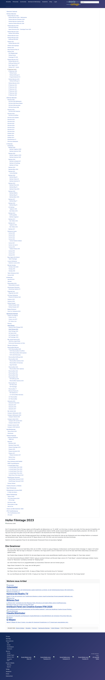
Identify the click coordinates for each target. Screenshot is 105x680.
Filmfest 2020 (11, 47)
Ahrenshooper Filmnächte (13, 287)
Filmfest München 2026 (13, 15)
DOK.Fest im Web (12, 502)
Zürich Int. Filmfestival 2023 (14, 311)
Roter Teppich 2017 (13, 65)
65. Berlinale (11, 207)
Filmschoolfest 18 (13, 383)
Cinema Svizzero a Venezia (14, 485)
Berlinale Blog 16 (13, 205)
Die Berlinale (10, 145)
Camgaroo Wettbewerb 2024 (14, 415)
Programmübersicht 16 (15, 77)
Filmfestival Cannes (12, 231)
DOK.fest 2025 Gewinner (14, 111)
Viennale (10, 281)
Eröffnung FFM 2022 (13, 39)
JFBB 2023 (11, 439)
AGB (8, 642)
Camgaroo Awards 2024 (14, 416)
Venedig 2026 (12, 270)
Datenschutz (9, 676)
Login (55, 1)
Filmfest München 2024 (13, 31)
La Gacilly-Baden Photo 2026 (15, 467)
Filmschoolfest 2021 (13, 373)
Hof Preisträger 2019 (13, 335)
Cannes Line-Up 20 (13, 245)
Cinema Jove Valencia (13, 315)
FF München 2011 (13, 89)
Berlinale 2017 (12, 199)
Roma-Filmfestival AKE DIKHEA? (15, 461)
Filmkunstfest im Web (13, 504)
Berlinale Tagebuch (14, 216)
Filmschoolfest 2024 (13, 359)
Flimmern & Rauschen (13, 345)
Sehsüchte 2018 (12, 406)
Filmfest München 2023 (13, 35)
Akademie (45, 1)
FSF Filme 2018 (13, 384)
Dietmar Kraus (12, 457)
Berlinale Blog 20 (13, 177)
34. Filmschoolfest (13, 396)
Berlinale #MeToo (14, 193)
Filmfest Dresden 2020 (14, 305)
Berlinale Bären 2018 (14, 197)
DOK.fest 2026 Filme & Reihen (16, 103)
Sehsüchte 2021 (12, 404)
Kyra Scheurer (12, 459)
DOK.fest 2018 (11, 127)
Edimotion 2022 (12, 443)
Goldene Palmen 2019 (15, 248)
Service (8, 651)
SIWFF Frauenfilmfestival (13, 463)
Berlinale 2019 (12, 183)
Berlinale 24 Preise (14, 165)
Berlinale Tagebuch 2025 (15, 155)
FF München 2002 (13, 93)
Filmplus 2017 (12, 453)
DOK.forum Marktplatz (13, 141)
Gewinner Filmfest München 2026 (16, 23)
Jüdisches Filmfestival (13, 437)
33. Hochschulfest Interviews (16, 394)
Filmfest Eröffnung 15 (15, 80)
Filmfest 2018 (11, 51)
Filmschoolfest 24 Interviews (16, 362)
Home (7, 673)
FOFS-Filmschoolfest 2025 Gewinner (18, 352)
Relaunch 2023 (10, 657)
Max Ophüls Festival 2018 (14, 339)
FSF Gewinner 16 (13, 392)
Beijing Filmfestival (12, 309)
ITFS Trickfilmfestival (12, 511)
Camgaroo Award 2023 (13, 419)
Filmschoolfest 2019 (13, 377)
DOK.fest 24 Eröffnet (13, 115)
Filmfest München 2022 (13, 37)
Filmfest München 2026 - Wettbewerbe (18, 17)
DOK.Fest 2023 (11, 119)
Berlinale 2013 (12, 219)
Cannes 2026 (11, 275)
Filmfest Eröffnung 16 (15, 75)
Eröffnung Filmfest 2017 (14, 63)
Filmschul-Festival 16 (13, 390)
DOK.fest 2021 (11, 123)
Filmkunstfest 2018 (12, 283)
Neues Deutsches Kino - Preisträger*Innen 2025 (20, 29)
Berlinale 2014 (12, 213)
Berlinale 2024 (12, 159)
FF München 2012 (13, 87)
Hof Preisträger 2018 (13, 337)
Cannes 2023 (12, 237)
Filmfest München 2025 (13, 25)
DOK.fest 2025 (11, 109)
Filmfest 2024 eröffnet (14, 33)
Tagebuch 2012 (13, 224)
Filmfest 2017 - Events (14, 67)
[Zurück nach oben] (103, 678)
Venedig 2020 (12, 268)
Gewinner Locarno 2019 (14, 262)
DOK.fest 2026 (11, 99)
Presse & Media (10, 663)
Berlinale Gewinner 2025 (15, 157)
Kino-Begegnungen (13, 53)
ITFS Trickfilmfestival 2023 (14, 513)
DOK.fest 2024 (11, 113)
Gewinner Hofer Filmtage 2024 (16, 327)
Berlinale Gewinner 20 (15, 181)
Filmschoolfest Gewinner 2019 (17, 380)
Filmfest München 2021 (14, 43)
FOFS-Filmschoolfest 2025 (15, 349)
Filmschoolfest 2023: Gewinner (17, 368)
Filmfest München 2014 (14, 83)
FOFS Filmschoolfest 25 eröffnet (17, 350)
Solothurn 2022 (11, 299)
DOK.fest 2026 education (14, 105)
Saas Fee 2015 (11, 279)
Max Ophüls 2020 (12, 411)
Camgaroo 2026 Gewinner (14, 427)
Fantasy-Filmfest (11, 483)
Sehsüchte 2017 (12, 408)
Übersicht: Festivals (12, 11)
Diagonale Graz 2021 (13, 293)
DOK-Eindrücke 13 (12, 139)
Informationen (9, 641)
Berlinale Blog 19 (13, 187)
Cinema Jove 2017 (13, 319)
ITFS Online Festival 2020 (13, 498)
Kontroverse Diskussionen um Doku (17, 343)
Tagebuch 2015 (13, 209)
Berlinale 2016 (12, 203)
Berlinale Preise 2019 (14, 189)
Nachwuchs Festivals (12, 313)
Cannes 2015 (12, 253)
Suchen (8, 653)
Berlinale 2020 (12, 175)
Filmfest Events (13, 73)
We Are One (10, 506)
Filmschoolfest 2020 (13, 375)
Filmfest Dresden (11, 303)
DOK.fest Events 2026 (14, 107)
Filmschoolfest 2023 (13, 367)
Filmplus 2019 (12, 449)
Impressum (9, 648)
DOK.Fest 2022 (11, 121)
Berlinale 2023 (12, 167)
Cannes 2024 (12, 235)
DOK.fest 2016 (11, 131)
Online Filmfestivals (12, 494)
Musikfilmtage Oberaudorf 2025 (16, 479)
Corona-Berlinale (13, 173)
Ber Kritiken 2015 (14, 210)
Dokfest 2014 (11, 135)
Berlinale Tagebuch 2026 (15, 149)
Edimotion (10, 441)
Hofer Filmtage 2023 (13, 329)
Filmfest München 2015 (14, 79)
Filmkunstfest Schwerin (14, 285)
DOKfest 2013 (11, 137)
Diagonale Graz (11, 291)
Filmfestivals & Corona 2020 (14, 490)
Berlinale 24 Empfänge (15, 163)
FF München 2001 (13, 95)
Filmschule (15, 1)
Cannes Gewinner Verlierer (16, 240)
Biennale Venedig (12, 265)
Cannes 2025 (12, 233)
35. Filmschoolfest (13, 398)
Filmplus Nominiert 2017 (15, 455)
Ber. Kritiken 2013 (14, 220)
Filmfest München (11, 14)
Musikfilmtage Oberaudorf (14, 477)
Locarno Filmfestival (12, 261)
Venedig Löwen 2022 (13, 266)
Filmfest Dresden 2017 (14, 307)
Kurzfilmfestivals (11, 429)
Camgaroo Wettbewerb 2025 (14, 413)
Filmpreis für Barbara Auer (15, 297)
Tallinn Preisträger (13, 258)
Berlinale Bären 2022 (13, 169)
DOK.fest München (12, 97)
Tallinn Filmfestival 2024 (13, 273)
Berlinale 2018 (12, 191)
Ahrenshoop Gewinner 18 (14, 289)
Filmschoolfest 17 (13, 388)
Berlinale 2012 (12, 223)
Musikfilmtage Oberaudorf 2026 (16, 481)
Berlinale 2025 (12, 153)
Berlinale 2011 (12, 229)
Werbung (9, 664)
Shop (50, 1)
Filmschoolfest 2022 (13, 371)
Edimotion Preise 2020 (14, 445)
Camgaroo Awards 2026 (13, 425)
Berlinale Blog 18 (13, 195)
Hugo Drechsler (13, 364)
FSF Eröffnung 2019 (14, 378)
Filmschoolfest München (13, 347)
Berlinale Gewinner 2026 (15, 151)
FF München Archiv (12, 69)
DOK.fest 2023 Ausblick (13, 117)
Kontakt (8, 644)
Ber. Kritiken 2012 (14, 226)
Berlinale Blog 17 (13, 201)
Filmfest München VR (13, 61)
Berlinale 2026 (12, 147)
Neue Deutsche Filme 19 (13, 49)
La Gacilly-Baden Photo (13, 465)
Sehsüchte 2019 (11, 401)
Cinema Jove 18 (12, 317)
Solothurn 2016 (11, 301)
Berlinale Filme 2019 (14, 185)
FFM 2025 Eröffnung (13, 27)
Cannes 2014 (12, 255)
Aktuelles (8, 1)
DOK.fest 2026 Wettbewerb (15, 101)
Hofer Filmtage (11, 325)
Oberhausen (10, 433)
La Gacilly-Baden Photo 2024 (15, 469)
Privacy (8, 636)
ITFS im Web (11, 500)
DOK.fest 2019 (11, 125)
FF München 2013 (13, 85)
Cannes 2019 (12, 247)
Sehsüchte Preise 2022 (14, 402)
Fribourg (10, 323)
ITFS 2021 (10, 515)
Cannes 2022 (12, 239)
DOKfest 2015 (11, 133)
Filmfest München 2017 (13, 59)
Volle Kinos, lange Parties (14, 341)
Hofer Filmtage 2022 (13, 331)
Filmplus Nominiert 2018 (14, 451)
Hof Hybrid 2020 (12, 333)
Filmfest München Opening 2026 (16, 21)
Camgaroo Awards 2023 (14, 422)
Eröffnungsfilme (13, 214)
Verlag (7, 669)
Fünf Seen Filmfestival (13, 295)
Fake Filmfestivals (11, 488)
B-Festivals (9, 277)
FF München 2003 (13, 91)
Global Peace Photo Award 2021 (16, 475)
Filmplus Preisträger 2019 (14, 447)
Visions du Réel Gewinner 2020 (15, 508)
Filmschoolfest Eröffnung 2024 (16, 357)
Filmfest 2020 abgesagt (13, 45)
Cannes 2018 (12, 251)
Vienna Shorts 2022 (12, 431)
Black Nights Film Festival (13, 257)
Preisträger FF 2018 (13, 57)
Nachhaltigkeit (10, 646)
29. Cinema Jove (12, 321)
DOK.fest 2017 (11, 129)
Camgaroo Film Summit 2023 (15, 420)
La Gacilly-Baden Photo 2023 (15, 471)
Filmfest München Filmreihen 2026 (16, 19)
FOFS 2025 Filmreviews (15, 354)
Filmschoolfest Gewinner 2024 (17, 360)
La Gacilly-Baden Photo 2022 (15, 473)
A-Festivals (9, 144)
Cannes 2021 (12, 243)
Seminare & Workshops (34, 1)
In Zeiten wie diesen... (13, 492)
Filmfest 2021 (11, 41)
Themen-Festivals (11, 435)
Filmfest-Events (12, 55)
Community (23, 1)
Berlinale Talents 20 (14, 179)
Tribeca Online (11, 496)
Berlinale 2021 (12, 171)
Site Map (8, 638)
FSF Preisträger (13, 386)
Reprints (9, 666)
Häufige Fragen (10, 655)
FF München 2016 (13, 71)
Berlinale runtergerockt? (15, 161)
